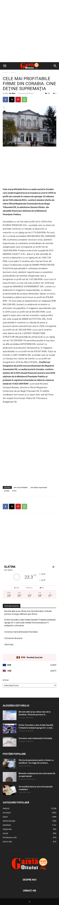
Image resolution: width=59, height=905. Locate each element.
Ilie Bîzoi (12, 93)
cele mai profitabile (20, 487)
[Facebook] (5, 99)
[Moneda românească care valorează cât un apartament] (9, 777)
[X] (12, 99)
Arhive (6, 680)
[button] (4, 66)
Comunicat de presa (13, 638)
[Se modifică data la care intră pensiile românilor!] (9, 790)
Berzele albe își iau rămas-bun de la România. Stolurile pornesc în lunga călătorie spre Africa (28, 612)
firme (14, 491)
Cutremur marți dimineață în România (21, 632)
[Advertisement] (29, 31)
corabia (6, 491)
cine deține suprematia (38, 487)
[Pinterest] (18, 99)
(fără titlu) (8, 644)
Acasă (5, 72)
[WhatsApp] (24, 99)
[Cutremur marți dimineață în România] (9, 742)
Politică (13, 72)
